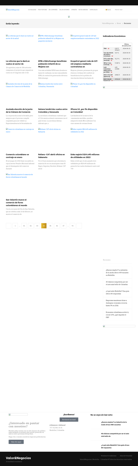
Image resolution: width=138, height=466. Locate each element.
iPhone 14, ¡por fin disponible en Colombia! (84, 110)
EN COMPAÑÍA (53, 9)
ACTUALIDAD (32, 9)
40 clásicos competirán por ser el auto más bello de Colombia (117, 283)
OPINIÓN (74, 9)
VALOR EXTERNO (64, 9)
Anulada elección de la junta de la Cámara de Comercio (19, 110)
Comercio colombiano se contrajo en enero (17, 155)
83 (37, 226)
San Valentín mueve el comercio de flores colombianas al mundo (16, 202)
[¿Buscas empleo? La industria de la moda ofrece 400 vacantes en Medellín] (95, 423)
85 (50, 226)
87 (63, 226)
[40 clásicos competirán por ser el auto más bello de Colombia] (95, 435)
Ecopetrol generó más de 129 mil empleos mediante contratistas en (84, 63)
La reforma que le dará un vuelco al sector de (18, 62)
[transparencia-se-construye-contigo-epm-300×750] (119, 365)
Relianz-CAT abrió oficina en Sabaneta (51, 155)
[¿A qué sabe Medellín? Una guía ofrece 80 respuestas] (95, 446)
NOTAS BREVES (83, 9)
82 (31, 226)
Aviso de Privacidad (126, 456)
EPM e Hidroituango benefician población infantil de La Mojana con (52, 63)
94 (72, 226)
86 (57, 226)
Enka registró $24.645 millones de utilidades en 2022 (85, 155)
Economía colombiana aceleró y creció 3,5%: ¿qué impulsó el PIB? (117, 314)
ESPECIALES (93, 9)
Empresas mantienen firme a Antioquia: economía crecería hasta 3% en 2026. (116, 303)
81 (24, 226)
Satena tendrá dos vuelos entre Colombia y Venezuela (52, 110)
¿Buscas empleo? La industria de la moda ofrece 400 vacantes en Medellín (117, 272)
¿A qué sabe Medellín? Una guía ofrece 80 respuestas (117, 292)
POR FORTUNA (42, 9)
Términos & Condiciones (108, 456)
